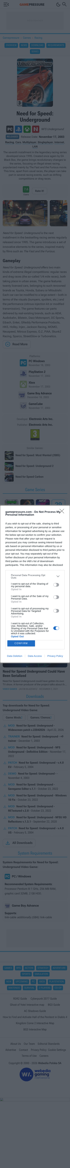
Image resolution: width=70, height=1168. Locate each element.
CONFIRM (21, 643)
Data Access (35, 656)
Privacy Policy (55, 656)
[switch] (56, 585)
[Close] (63, 512)
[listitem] (35, 576)
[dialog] (35, 584)
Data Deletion (14, 656)
